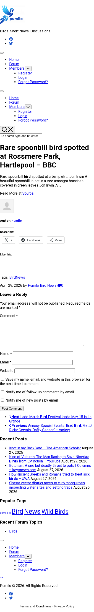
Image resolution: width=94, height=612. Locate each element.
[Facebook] (11, 39)
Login (22, 77)
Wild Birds (55, 511)
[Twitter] (11, 43)
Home (14, 59)
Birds (13, 531)
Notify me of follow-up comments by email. (40, 392)
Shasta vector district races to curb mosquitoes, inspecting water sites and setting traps (47, 485)
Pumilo (16, 220)
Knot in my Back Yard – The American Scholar (45, 448)
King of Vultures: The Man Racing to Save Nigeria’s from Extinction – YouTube (49, 459)
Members (17, 68)
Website (6, 370)
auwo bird (5, 512)
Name (6, 353)
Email (5, 362)
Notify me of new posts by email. (31, 400)
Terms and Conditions (35, 606)
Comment (9, 316)
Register (25, 73)
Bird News (48, 285)
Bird (12, 277)
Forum (14, 64)
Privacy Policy (64, 606)
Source (28, 193)
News (20, 277)
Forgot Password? (33, 82)
